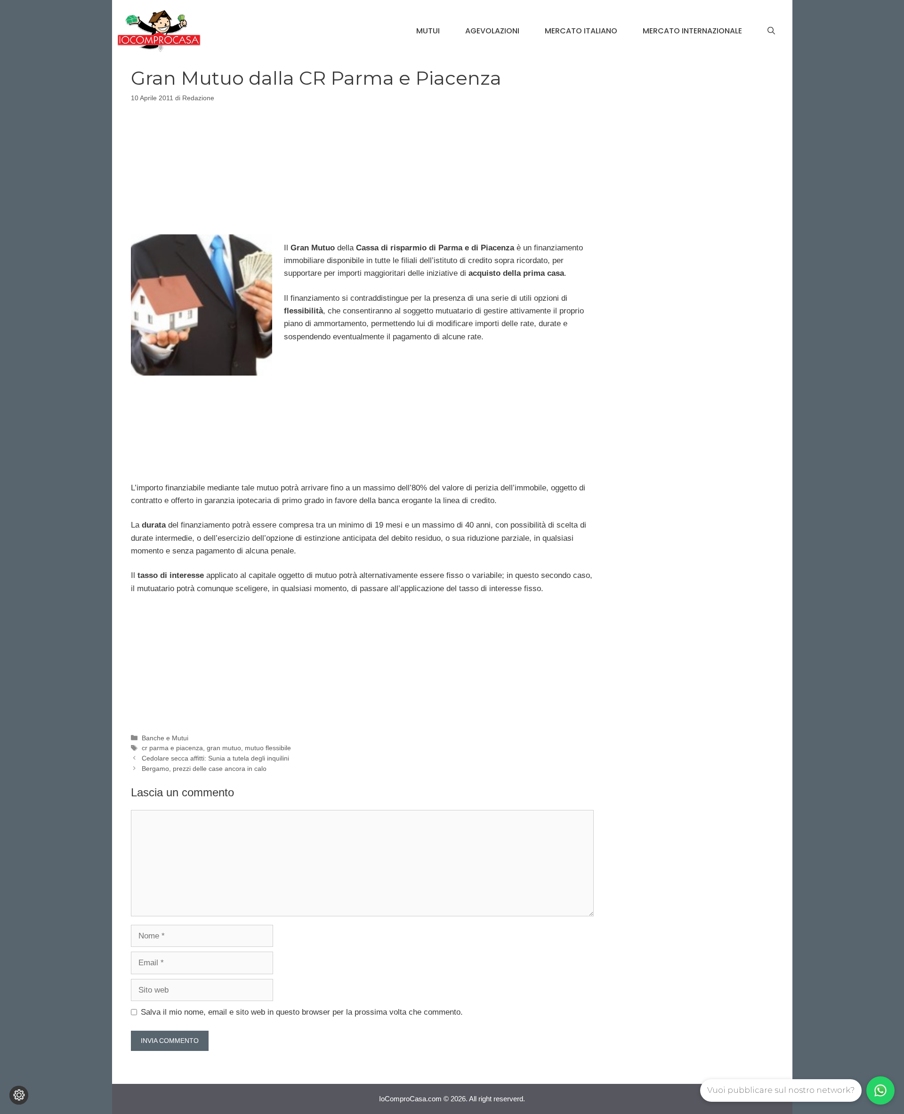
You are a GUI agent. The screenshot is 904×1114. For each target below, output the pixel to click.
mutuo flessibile (268, 748)
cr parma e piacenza (172, 748)
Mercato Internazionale (692, 30)
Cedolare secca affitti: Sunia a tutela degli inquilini (215, 758)
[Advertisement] (362, 166)
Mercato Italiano (581, 30)
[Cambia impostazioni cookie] (18, 1095)
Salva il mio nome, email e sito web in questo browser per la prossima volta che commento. (302, 1012)
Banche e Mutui (165, 738)
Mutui (428, 30)
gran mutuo (224, 748)
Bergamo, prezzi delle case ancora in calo (204, 768)
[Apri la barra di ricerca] (771, 31)
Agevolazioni (492, 30)
